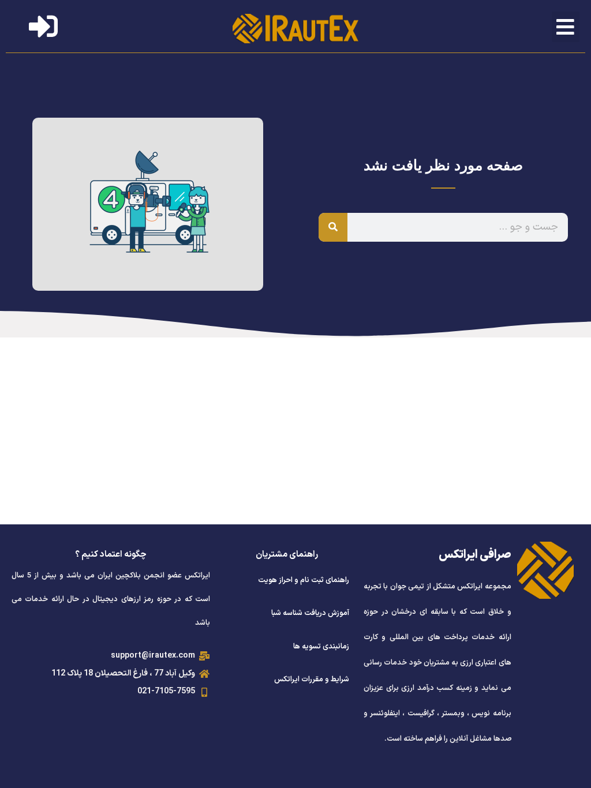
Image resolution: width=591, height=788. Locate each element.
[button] (566, 27)
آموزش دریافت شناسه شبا (310, 613)
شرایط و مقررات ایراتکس (311, 679)
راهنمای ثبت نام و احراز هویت (303, 580)
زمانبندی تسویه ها (321, 646)
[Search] (333, 227)
